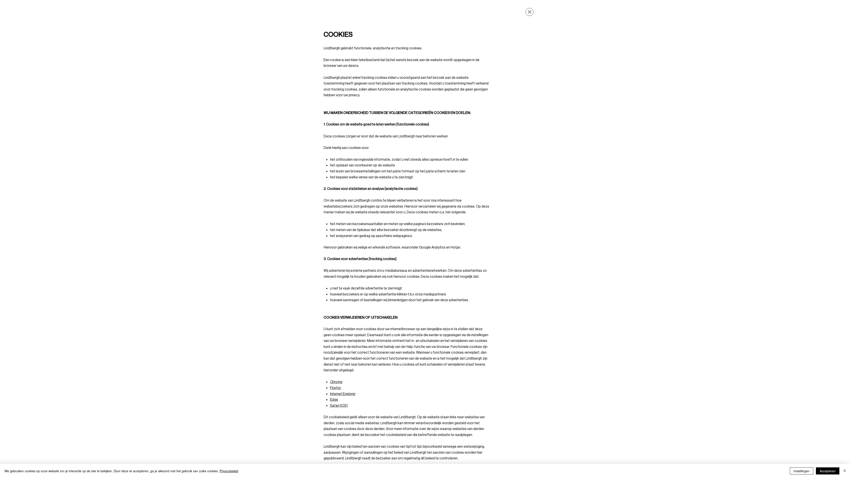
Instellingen (801, 471)
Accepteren (828, 471)
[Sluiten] (844, 470)
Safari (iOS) (339, 405)
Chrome (336, 382)
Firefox (335, 387)
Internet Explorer (342, 393)
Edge (334, 399)
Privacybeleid (229, 471)
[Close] (529, 12)
